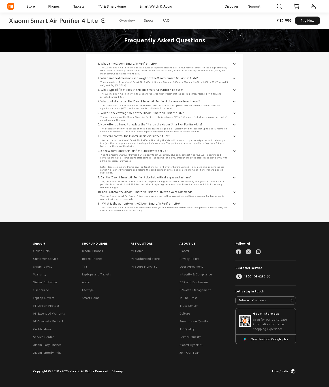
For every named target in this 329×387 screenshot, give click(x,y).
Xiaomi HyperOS (191, 344)
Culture (184, 313)
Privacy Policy (189, 258)
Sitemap (117, 371)
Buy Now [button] (307, 20)
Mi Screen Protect (46, 305)
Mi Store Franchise (144, 266)
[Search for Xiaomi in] (279, 6)
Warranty (39, 274)
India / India (280, 371)
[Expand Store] (37, 6)
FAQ (166, 20)
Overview (127, 20)
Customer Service (45, 258)
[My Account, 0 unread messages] (313, 6)
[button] (102, 20)
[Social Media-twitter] (248, 252)
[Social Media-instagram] (258, 252)
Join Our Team (189, 352)
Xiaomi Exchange (45, 282)
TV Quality (186, 329)
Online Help (41, 250)
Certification (42, 329)
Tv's (85, 266)
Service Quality (190, 336)
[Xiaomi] (10, 6)
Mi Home (137, 250)
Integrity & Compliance (195, 274)
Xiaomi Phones (92, 250)
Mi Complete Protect (48, 321)
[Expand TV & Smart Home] (128, 6)
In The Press (188, 297)
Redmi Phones (92, 258)
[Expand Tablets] (87, 6)
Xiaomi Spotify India (47, 352)
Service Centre (43, 336)
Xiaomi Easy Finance (47, 344)
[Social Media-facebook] (238, 252)
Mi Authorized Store (145, 258)
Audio (86, 282)
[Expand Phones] (62, 6)
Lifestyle (88, 290)
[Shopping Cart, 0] (296, 6)
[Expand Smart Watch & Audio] (174, 6)
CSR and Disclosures (193, 282)
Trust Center (188, 305)
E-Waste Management (195, 290)
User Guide (41, 290)
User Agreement (191, 266)
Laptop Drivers (43, 297)
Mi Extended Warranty (49, 313)
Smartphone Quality (193, 321)
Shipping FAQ (42, 266)
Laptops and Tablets (96, 274)
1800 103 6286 (254, 276)
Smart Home (91, 297)
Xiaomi (184, 250)
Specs (149, 20)
